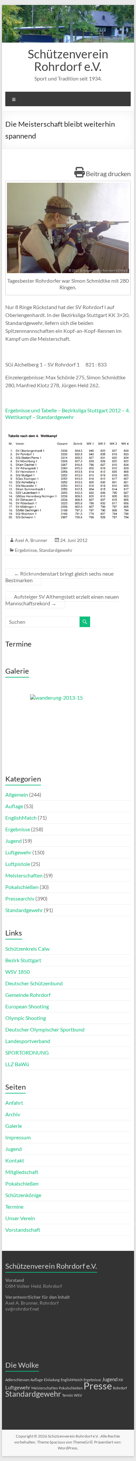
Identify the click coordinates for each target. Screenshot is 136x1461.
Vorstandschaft (22, 1229)
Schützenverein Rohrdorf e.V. (68, 60)
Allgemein (16, 794)
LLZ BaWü (17, 1064)
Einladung (52, 1380)
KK (121, 1380)
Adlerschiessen (17, 1380)
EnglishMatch (21, 817)
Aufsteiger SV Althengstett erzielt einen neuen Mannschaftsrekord (62, 599)
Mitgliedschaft (21, 1172)
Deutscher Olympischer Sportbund (45, 1029)
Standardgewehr (56, 550)
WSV (78, 1395)
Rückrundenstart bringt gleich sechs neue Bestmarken (59, 576)
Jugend (13, 841)
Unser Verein (20, 1218)
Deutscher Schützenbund (34, 983)
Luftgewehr (18, 852)
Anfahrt (14, 1102)
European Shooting (27, 1006)
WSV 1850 (17, 972)
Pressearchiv (19, 898)
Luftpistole (17, 864)
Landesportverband (27, 1041)
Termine (14, 1206)
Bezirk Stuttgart (23, 960)
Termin (67, 1395)
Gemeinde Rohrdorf (28, 995)
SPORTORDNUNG (27, 1052)
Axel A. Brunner (31, 540)
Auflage (14, 806)
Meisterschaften (24, 875)
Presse (98, 1385)
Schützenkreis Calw (27, 948)
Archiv (12, 1114)
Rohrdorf (120, 1388)
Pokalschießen (22, 887)
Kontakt (14, 1160)
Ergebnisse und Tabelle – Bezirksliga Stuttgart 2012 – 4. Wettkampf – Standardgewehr (67, 413)
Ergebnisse (26, 550)
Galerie (13, 1126)
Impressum (18, 1137)
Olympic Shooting (25, 1018)
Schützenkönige (23, 1195)
